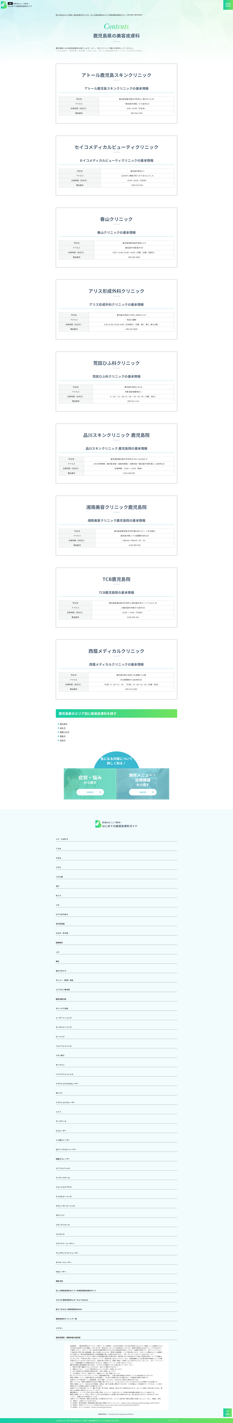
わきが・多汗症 (62, 933)
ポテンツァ (60, 1215)
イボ (57, 905)
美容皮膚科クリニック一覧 (66, 1319)
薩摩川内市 (64, 732)
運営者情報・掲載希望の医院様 (68, 1337)
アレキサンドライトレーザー (67, 1253)
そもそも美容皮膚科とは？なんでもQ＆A (72, 1300)
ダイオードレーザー (64, 1262)
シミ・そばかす (62, 839)
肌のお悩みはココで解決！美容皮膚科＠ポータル (87, 1420)
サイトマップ (172, 1420)
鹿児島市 (63, 724)
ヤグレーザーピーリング (65, 1206)
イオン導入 (60, 1055)
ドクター (59, 1328)
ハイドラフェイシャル (64, 1074)
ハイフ (58, 1112)
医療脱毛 (59, 942)
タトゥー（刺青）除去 (64, 980)
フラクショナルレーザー (65, 1102)
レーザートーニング (64, 1018)
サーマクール (61, 1121)
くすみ (58, 848)
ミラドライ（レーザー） (65, 1243)
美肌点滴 (59, 1281)
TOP (227, 1414)
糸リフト (59, 1093)
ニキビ (58, 867)
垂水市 (63, 728)
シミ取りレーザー (63, 1140)
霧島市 (63, 736)
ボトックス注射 (62, 1008)
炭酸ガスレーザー (63, 1159)
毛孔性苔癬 (60, 923)
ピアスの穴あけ (62, 914)
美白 (57, 961)
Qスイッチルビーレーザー (66, 1149)
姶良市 (63, 740)
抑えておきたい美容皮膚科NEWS (69, 1309)
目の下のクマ (61, 971)
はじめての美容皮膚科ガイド (20, 4)
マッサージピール (63, 1177)
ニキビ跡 (59, 877)
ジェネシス (60, 1234)
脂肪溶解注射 (61, 999)
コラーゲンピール (63, 1224)
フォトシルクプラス (64, 1187)
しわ (57, 952)
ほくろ (58, 895)
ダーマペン (60, 1065)
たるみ (58, 858)
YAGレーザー (61, 1271)
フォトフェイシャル (64, 1046)
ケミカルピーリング (64, 1196)
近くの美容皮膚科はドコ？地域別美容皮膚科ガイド (76, 1290)
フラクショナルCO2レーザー (67, 1083)
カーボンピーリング (64, 1027)
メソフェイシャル (63, 1168)
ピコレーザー (61, 1130)
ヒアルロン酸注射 (63, 989)
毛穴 (57, 886)
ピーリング (60, 1036)
